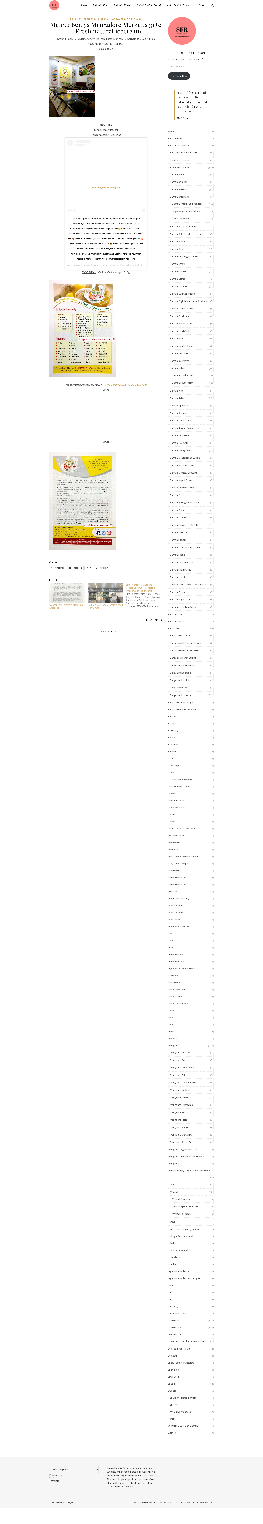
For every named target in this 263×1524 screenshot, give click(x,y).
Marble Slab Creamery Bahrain (184, 1229)
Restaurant (174, 1320)
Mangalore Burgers (180, 1060)
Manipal (174, 1191)
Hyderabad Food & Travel (181, 968)
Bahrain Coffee (177, 278)
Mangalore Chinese (180, 1074)
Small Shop (173, 1376)
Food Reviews (175, 912)
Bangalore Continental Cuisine (185, 642)
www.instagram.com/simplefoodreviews (126, 384)
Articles (172, 131)
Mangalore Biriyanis (180, 1052)
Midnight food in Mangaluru (182, 1236)
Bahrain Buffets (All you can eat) (186, 233)
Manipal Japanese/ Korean (185, 1206)
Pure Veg (173, 1306)
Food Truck (174, 919)
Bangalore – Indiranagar (180, 702)
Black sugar (174, 730)
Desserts (89, 19)
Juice (170, 1017)
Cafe (170, 758)
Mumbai (172, 1264)
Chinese (172, 793)
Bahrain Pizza (177, 495)
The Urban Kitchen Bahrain (182, 1397)
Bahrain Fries (177, 338)
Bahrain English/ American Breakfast (189, 301)
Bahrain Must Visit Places (181, 145)
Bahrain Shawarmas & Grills (184, 524)
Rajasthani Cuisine (177, 1313)
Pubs (170, 1299)
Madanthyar (174, 1038)
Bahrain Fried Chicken (181, 330)
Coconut (76, 19)
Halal (170, 947)
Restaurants (174, 1327)
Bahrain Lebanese (179, 435)
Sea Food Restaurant (179, 1348)
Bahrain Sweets (178, 577)
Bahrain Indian (177, 368)
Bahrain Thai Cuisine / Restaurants (188, 584)
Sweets (172, 1390)
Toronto (172, 1418)
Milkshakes (173, 1243)
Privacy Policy (165, 1502)
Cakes (171, 772)
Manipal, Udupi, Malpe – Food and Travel (189, 1170)
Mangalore (117, 19)
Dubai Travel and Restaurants (183, 856)
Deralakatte (174, 842)
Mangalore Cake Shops (182, 1067)
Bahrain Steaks (177, 554)
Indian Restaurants (178, 1003)
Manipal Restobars (182, 1213)
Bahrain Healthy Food (181, 345)
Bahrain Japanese (179, 405)
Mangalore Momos (180, 1112)
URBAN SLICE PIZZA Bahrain (183, 1425)
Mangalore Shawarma (181, 1134)
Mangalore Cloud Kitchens (183, 1082)
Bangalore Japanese (180, 672)
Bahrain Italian (177, 398)
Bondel (171, 737)
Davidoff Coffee (176, 835)
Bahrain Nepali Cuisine (181, 480)
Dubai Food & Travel (149, 5)
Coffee (171, 821)
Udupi (173, 1221)
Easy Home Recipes (178, 863)
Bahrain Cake (176, 248)
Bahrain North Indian (182, 375)
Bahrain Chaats (178, 263)
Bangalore (173, 628)
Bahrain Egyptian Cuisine (182, 293)
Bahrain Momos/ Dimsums (184, 472)
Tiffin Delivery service (179, 1411)
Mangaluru (134, 19)
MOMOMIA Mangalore (179, 1250)
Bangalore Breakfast (180, 635)
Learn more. (127, 1486)
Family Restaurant (177, 877)
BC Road (172, 723)
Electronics (173, 870)
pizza (171, 1285)
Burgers (172, 751)
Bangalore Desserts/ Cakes (184, 650)
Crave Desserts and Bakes (182, 828)
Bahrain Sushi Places (180, 569)
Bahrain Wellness (177, 621)
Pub (170, 1292)
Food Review (175, 905)
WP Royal (68, 1502)
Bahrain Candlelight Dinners (184, 256)
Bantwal (172, 716)
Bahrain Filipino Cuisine (181, 308)
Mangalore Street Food (182, 1142)
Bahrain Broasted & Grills (183, 226)
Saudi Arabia (174, 1334)
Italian (171, 1010)
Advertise (153, 1502)
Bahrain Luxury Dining (181, 450)
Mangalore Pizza (178, 1119)
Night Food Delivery (178, 1271)
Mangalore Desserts (181, 1097)
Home (84, 5)
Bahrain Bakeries (179, 181)
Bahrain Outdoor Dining (182, 487)
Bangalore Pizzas (179, 687)
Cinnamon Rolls (176, 800)
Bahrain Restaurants (178, 167)
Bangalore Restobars (181, 695)
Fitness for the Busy (178, 898)
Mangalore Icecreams (181, 1104)
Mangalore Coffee (179, 1089)
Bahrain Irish (176, 390)
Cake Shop (173, 765)
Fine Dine (173, 891)
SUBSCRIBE (178, 1502)
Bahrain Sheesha (178, 532)
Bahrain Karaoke (178, 412)
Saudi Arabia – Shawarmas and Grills (188, 1341)
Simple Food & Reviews (95, 265)
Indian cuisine (175, 996)
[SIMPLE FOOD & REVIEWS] (54, 5)
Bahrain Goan (175, 138)
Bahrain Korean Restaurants (185, 427)
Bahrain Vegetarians (180, 599)
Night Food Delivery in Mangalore (185, 1278)
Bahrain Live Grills (179, 442)
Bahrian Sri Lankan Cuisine (183, 606)
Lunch (171, 1031)
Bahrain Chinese (178, 271)
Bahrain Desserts (179, 286)
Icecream (103, 19)
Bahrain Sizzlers (178, 539)
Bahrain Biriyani (178, 189)
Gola (170, 940)
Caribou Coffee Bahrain (180, 779)
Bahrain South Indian (182, 382)
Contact (144, 1502)
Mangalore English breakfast (183, 1149)
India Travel (174, 982)
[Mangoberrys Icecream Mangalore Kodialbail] (67, 593)
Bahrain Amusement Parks (184, 152)
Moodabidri (174, 1257)
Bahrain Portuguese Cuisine (184, 502)
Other (202, 5)
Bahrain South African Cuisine (185, 547)
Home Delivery (176, 961)
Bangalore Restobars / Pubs (183, 709)
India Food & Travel (178, 5)
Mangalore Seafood (180, 1127)
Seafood (172, 1355)
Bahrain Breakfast (179, 196)
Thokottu (173, 1404)
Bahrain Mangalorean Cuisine (185, 457)
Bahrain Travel (122, 5)
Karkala (172, 1024)
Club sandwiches (176, 807)
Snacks (171, 1383)
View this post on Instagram (105, 187)
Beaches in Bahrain (180, 159)
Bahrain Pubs (177, 509)
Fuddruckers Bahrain (178, 926)
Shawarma (173, 1369)
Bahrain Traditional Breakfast (187, 203)
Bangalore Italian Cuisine (182, 665)
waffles (172, 1432)
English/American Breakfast (186, 211)
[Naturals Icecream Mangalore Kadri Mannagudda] (105, 593)
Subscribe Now (179, 75)
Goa (170, 933)
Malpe (173, 1184)
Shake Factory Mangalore (181, 1362)
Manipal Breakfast (181, 1198)
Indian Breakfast (180, 218)
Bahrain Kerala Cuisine (181, 420)
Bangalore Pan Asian (180, 680)
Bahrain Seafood (178, 517)
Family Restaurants (178, 884)
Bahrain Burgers (178, 241)
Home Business (176, 954)
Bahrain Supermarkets (181, 562)
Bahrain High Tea (179, 353)
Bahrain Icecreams (179, 360)
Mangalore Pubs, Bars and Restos (186, 1156)
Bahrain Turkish (178, 591)
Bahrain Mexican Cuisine (182, 465)
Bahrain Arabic (177, 174)
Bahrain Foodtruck (179, 316)
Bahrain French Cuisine (181, 323)
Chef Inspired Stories (179, 786)
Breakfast (173, 744)
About (136, 1502)
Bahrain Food (100, 5)
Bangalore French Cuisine (183, 657)
